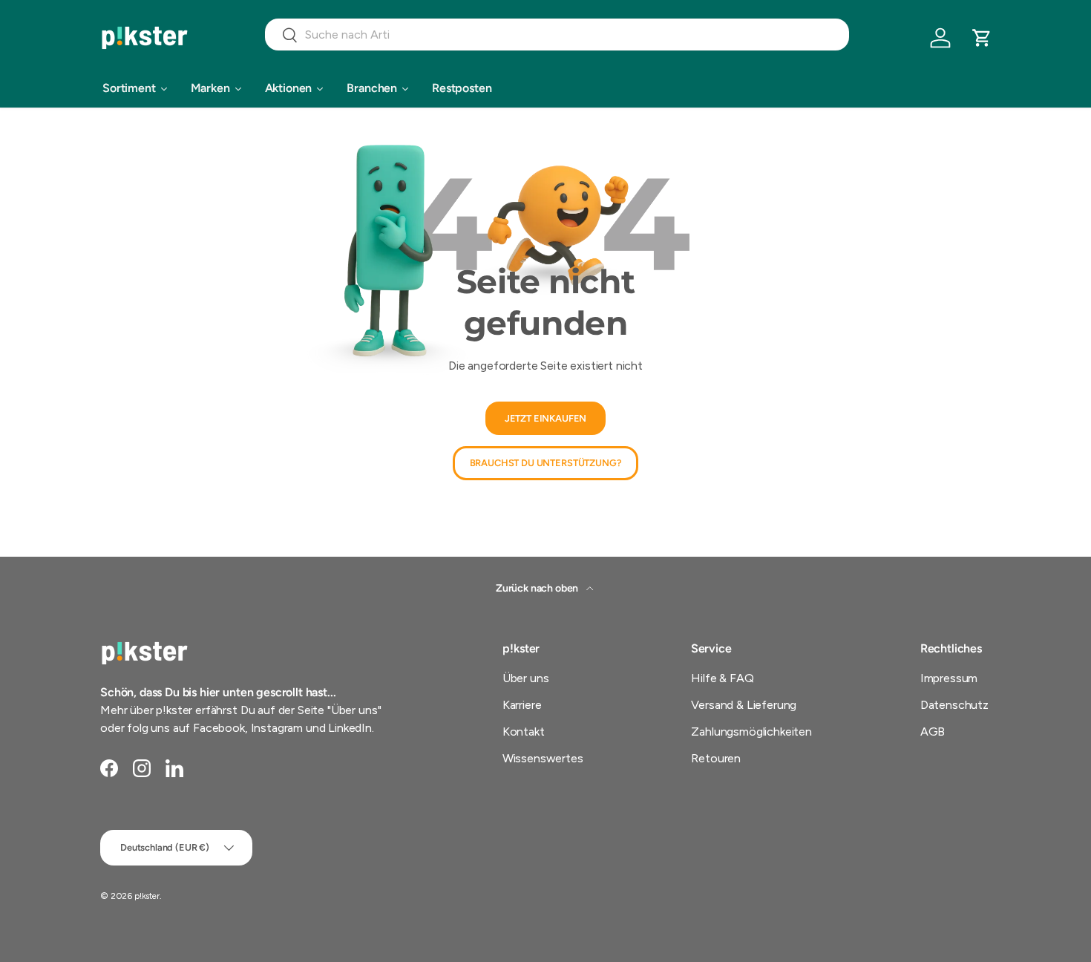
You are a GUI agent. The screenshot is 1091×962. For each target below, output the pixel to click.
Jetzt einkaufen (546, 418)
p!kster (147, 896)
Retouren (716, 758)
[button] (982, 38)
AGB (933, 731)
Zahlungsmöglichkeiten (751, 731)
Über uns (525, 678)
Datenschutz (954, 705)
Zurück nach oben (538, 588)
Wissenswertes (542, 758)
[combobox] (557, 34)
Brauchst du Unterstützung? (546, 462)
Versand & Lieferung (743, 705)
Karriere (522, 705)
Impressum (949, 678)
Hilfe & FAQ (722, 678)
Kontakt (523, 731)
